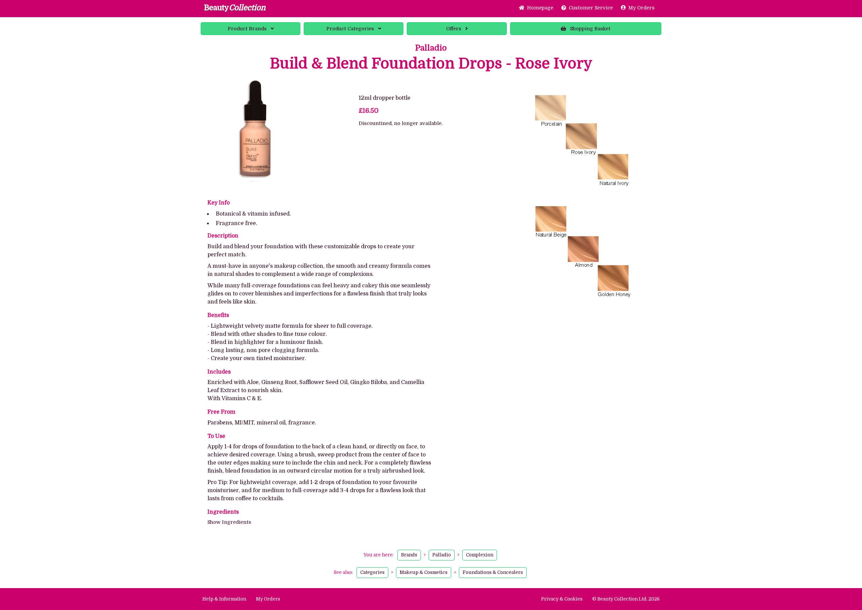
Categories (350, 28)
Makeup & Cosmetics (423, 572)
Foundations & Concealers (493, 572)
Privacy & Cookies (562, 599)
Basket (590, 28)
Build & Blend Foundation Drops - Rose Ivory (431, 64)
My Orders (640, 7)
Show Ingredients (229, 522)
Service (591, 7)
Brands (247, 28)
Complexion (479, 554)
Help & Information (224, 599)
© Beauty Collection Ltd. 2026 (626, 599)
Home (538, 7)
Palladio (431, 47)
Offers (453, 28)
